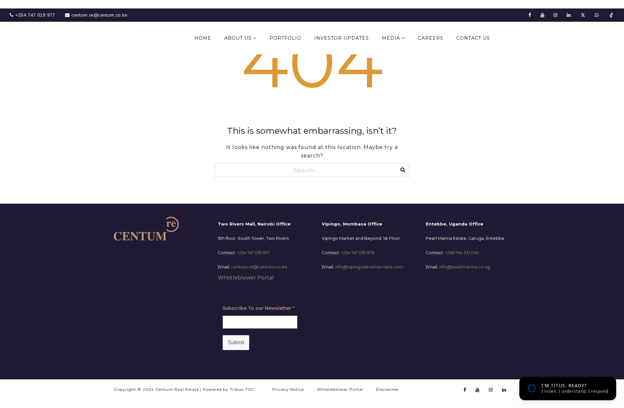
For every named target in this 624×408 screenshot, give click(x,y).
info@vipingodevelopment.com (369, 266)
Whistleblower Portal (246, 278)
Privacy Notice (288, 389)
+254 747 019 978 (357, 252)
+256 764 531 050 (462, 252)
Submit (236, 342)
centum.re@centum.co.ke (259, 266)
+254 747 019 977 (253, 252)
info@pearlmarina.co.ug (464, 266)
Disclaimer (387, 389)
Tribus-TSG (242, 389)
